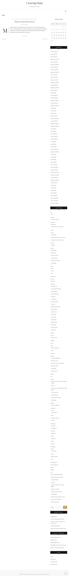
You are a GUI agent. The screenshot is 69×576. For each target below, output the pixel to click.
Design (52, 248)
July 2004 (53, 154)
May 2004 (53, 159)
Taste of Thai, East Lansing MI (57, 226)
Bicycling (53, 281)
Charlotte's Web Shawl (55, 358)
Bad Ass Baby (54, 250)
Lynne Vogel (53, 317)
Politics (52, 374)
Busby (52, 268)
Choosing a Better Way (55, 525)
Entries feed (53, 559)
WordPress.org (54, 564)
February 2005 (54, 149)
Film (52, 214)
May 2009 (53, 92)
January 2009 (53, 95)
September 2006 (54, 126)
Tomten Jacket (54, 371)
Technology (53, 423)
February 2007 (54, 118)
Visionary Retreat (54, 464)
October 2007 (53, 103)
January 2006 (53, 136)
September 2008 (54, 100)
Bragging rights (54, 516)
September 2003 (54, 180)
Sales (52, 459)
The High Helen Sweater (56, 397)
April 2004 (53, 162)
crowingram (4, 39)
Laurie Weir (53, 314)
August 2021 (53, 54)
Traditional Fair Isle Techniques (57, 240)
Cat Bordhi (53, 296)
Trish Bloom (53, 329)
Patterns (52, 356)
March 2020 (53, 56)
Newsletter (53, 433)
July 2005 (53, 141)
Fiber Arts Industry (55, 219)
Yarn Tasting (53, 451)
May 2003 (53, 190)
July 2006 (53, 128)
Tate (52, 273)
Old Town (53, 353)
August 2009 (53, 90)
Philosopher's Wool (55, 502)
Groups (52, 335)
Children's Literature (55, 405)
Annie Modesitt (54, 291)
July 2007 (53, 108)
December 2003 (54, 172)
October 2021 (53, 51)
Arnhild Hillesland (55, 293)
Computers (53, 425)
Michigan (53, 340)
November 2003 (54, 175)
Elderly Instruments (55, 347)
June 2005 (53, 144)
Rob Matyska (53, 324)
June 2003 (53, 187)
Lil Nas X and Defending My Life (57, 519)
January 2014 (53, 77)
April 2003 (53, 193)
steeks (52, 415)
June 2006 (53, 131)
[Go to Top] (65, 573)
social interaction (28, 18)
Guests (52, 454)
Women (16, 18)
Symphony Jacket (54, 365)
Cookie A (53, 304)
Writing (52, 469)
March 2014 (53, 74)
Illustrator (53, 430)
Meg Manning (54, 322)
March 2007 (53, 116)
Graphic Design (54, 258)
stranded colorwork (55, 418)
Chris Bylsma (53, 299)
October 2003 (53, 177)
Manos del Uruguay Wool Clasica (58, 496)
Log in (52, 556)
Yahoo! (52, 441)
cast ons (52, 410)
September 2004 (54, 151)
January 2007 (53, 121)
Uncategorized (54, 462)
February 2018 (54, 69)
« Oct (51, 43)
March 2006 (53, 133)
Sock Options (53, 234)
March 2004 (53, 164)
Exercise (52, 279)
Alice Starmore (54, 286)
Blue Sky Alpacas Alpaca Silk (57, 474)
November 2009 (54, 82)
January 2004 (53, 169)
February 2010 (54, 80)
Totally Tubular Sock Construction (58, 237)
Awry (59, 537)
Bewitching (53, 252)
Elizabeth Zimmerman (55, 306)
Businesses (53, 222)
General (52, 333)
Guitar (52, 350)
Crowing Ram (34, 3)
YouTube (53, 443)
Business (52, 217)
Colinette (53, 482)
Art (51, 212)
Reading (52, 403)
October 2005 (53, 139)
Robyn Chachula (54, 327)
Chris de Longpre (54, 301)
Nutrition (53, 245)
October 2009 (53, 85)
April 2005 (53, 146)
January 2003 (53, 200)
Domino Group (54, 337)
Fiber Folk (53, 284)
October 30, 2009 (24, 24)
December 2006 (54, 123)
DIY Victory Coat (54, 255)
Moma (52, 343)
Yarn (52, 472)
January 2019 (53, 62)
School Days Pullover (55, 260)
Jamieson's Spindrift (55, 489)
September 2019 (54, 59)
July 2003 (53, 185)
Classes (52, 232)
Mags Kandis (53, 319)
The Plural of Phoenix (61, 545)
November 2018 (54, 64)
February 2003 (54, 198)
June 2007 (53, 110)
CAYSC (52, 230)
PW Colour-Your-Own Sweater (57, 363)
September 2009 (54, 87)
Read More (24, 36)
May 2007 (53, 113)
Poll (13, 18)
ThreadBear (53, 446)
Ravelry (52, 436)
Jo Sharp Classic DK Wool (56, 491)
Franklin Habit (54, 309)
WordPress (53, 438)
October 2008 (53, 97)
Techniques (53, 408)
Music (52, 345)
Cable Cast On (54, 412)
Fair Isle (53, 420)
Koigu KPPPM (54, 494)
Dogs (52, 266)
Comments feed (54, 561)
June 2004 (53, 157)
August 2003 (53, 182)
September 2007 (54, 105)
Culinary (52, 243)
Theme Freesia (37, 574)
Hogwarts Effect (54, 456)
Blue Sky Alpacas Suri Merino (57, 477)
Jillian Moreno (54, 311)
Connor (52, 270)
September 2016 (54, 72)
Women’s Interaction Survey (24, 22)
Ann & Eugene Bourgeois (56, 288)
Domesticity (53, 276)
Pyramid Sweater (54, 395)
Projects (52, 379)
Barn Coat (53, 385)
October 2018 (53, 67)
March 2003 (53, 195)
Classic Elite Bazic (54, 479)
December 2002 (54, 203)
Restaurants (53, 224)
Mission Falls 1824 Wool (56, 499)
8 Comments (45, 39)
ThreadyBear (53, 263)
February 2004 (54, 167)
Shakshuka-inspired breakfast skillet (58, 528)
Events (52, 448)
